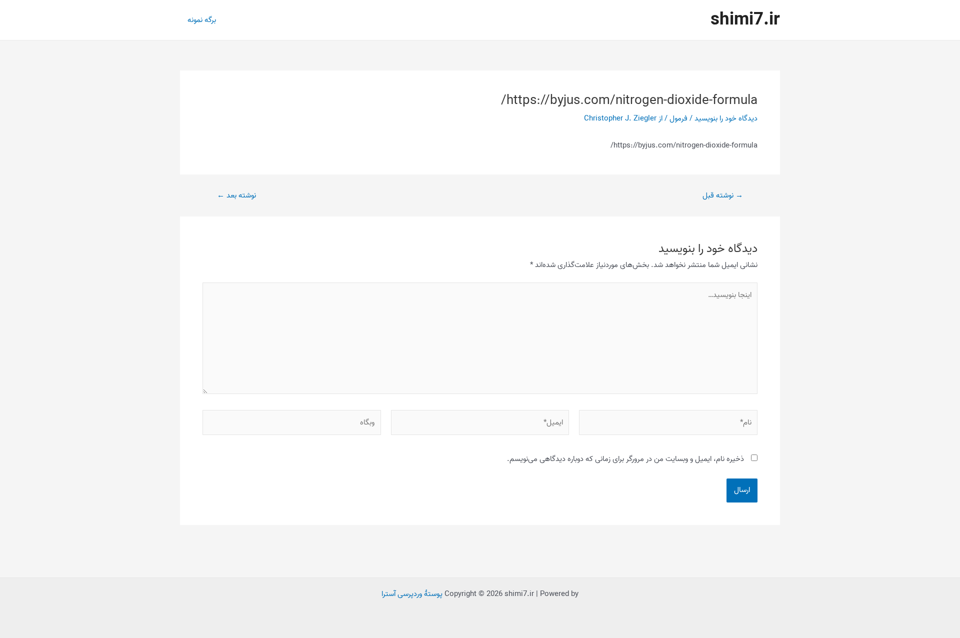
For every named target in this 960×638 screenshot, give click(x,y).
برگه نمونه (202, 20)
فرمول (679, 118)
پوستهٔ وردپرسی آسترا (412, 594)
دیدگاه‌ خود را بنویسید (726, 118)
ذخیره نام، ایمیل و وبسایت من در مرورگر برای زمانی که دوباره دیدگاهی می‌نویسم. (625, 459)
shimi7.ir (745, 20)
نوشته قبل (722, 196)
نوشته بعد (236, 196)
